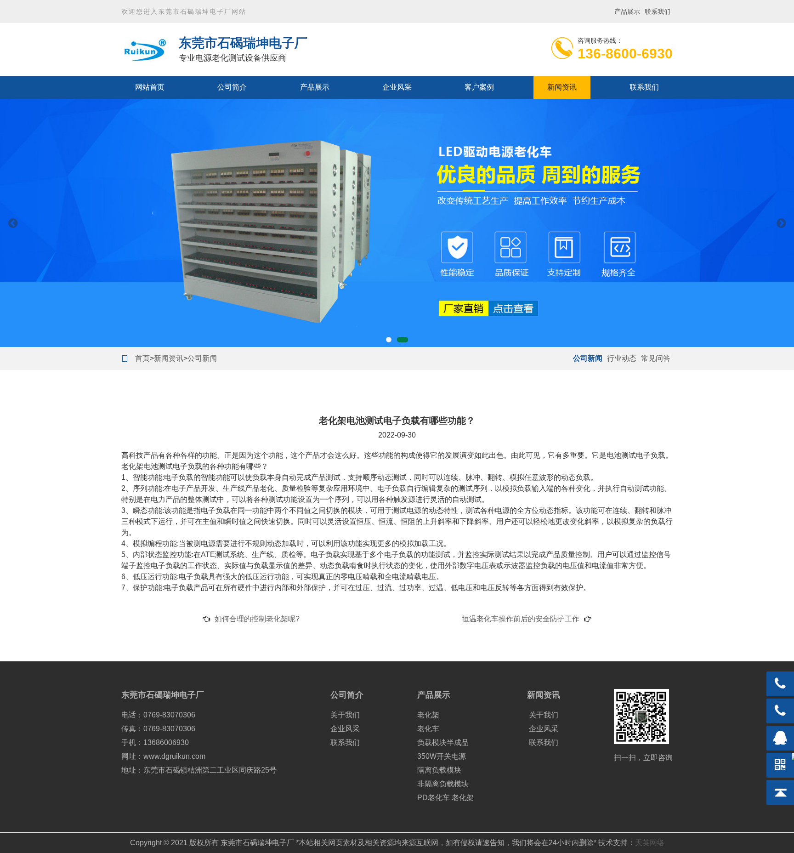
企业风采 (397, 87)
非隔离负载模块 (443, 784)
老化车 (428, 729)
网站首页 (149, 87)
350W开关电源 (441, 756)
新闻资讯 (562, 87)
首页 (142, 358)
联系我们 (657, 11)
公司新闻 (202, 358)
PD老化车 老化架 (445, 798)
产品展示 (627, 11)
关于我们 (345, 715)
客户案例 (479, 87)
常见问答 (655, 358)
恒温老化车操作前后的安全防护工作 (520, 619)
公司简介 (232, 87)
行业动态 (621, 358)
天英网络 (649, 843)
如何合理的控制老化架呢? (257, 619)
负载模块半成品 (443, 742)
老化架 (428, 715)
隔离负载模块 (439, 770)
